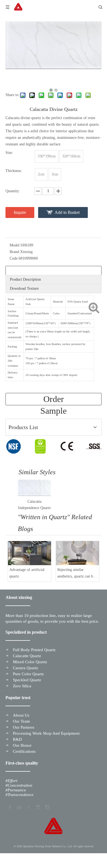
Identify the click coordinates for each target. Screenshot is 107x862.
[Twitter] (28, 806)
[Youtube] (38, 806)
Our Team (21, 721)
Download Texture (24, 288)
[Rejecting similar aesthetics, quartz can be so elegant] (77, 553)
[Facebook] (10, 806)
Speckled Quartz (27, 680)
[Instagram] (47, 806)
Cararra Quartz (25, 668)
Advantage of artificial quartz (26, 573)
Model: (15, 245)
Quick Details (20, 270)
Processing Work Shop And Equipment (46, 733)
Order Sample (53, 399)
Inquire (20, 212)
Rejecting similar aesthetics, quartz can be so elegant (76, 574)
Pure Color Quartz (28, 674)
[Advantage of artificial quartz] (29, 553)
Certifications (24, 751)
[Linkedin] (19, 806)
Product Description (25, 279)
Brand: (15, 252)
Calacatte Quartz (27, 656)
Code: (14, 258)
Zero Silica (22, 686)
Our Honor (22, 745)
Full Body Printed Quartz (34, 650)
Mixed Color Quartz (30, 662)
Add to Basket (67, 212)
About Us (21, 715)
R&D (17, 739)
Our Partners (23, 727)
